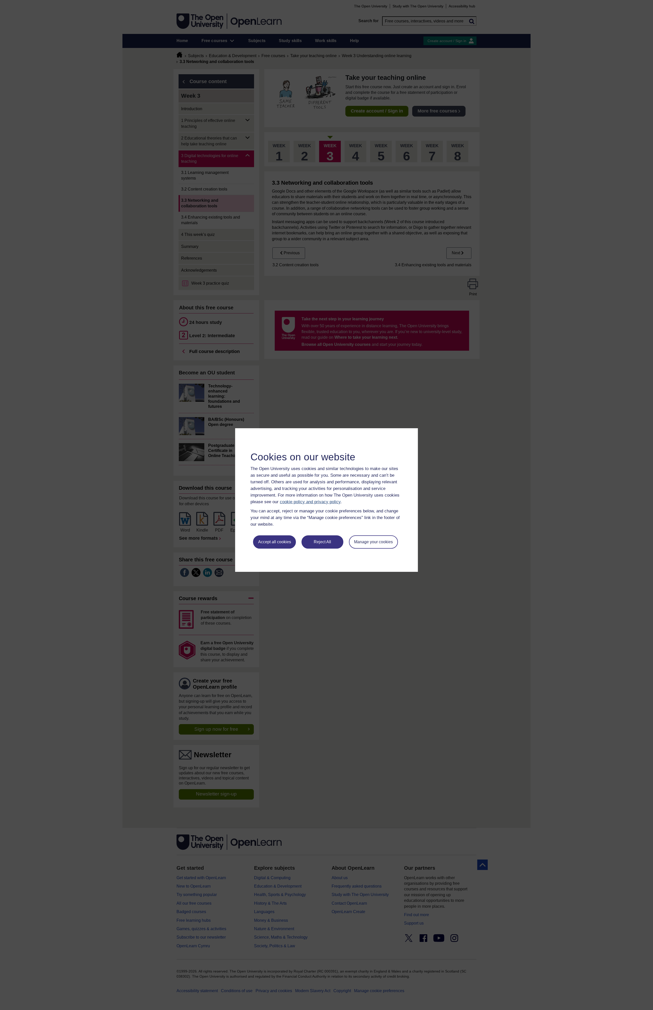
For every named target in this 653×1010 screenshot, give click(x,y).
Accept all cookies (274, 542)
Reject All (322, 542)
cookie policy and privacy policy (310, 501)
